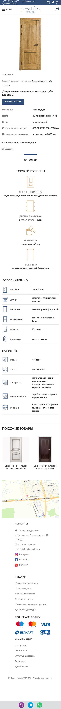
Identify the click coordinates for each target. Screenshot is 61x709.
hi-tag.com (48, 678)
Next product (9, 85)
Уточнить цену (13, 102)
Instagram (24, 554)
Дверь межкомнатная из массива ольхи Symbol (16, 467)
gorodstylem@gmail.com (27, 549)
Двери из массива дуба (42, 81)
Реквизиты (20, 661)
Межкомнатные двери (20, 81)
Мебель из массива (25, 594)
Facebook (24, 559)
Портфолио (21, 645)
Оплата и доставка (25, 656)
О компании (21, 651)
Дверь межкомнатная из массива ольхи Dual (45, 467)
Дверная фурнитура (25, 609)
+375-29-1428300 (11, 1)
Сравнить (9, 149)
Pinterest (23, 565)
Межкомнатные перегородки (30, 604)
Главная (5, 81)
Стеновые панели (24, 599)
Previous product (3, 85)
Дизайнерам (21, 666)
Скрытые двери (23, 588)
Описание (30, 160)
